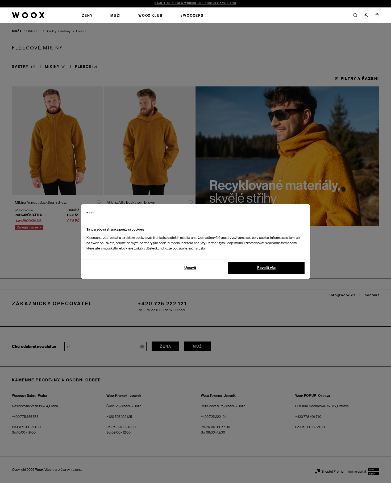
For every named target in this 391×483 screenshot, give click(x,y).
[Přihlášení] (366, 15)
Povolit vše (266, 268)
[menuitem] (87, 15)
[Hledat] (355, 15)
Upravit (190, 268)
